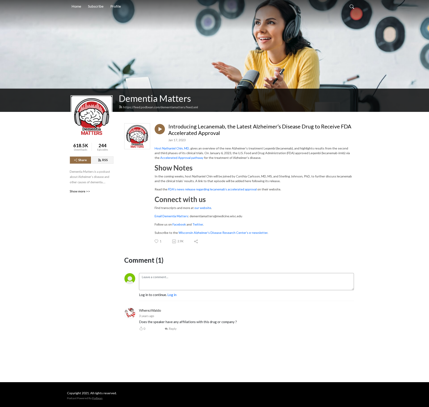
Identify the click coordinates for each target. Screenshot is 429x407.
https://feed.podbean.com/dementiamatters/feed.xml (160, 107)
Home (76, 6)
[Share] (196, 241)
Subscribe (95, 6)
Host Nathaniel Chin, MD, (172, 148)
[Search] (352, 6)
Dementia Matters (155, 98)
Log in (172, 294)
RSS (105, 160)
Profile (115, 6)
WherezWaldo (150, 310)
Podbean (97, 398)
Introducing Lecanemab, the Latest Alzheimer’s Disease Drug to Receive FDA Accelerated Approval (259, 129)
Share (82, 160)
